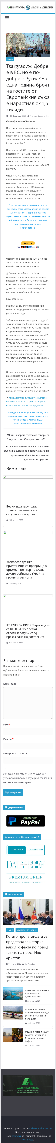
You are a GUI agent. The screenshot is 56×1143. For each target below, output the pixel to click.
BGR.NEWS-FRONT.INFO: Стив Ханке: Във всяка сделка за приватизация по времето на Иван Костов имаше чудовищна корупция (26, 453)
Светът (10, 59)
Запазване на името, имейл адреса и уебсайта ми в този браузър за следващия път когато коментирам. (27, 778)
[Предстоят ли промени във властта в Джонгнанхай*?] (13, 995)
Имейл (8, 739)
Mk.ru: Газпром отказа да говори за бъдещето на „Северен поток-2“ (28, 437)
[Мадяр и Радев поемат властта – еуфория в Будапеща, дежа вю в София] (13, 1038)
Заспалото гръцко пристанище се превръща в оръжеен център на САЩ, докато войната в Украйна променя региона (26, 569)
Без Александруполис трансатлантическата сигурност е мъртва (21, 510)
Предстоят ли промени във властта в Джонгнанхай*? (37, 993)
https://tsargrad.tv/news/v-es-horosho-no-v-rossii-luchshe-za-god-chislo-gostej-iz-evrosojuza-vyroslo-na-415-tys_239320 (27, 401)
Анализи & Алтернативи (27, 930)
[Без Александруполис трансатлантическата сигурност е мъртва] (28, 477)
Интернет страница (15, 753)
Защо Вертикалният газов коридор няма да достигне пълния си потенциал (37, 1014)
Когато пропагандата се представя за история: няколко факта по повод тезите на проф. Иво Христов (27, 947)
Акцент (10, 930)
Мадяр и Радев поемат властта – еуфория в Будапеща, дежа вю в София (37, 1036)
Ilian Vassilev (29, 964)
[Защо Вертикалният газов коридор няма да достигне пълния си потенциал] (13, 1016)
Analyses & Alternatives (39, 116)
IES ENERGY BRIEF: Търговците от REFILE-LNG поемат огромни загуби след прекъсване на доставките (28, 631)
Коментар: (10, 683)
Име (6, 724)
